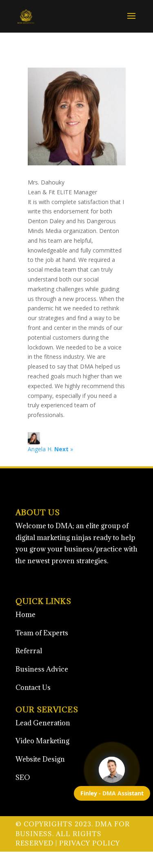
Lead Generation (43, 722)
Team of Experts (42, 632)
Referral (29, 650)
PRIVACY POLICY (89, 843)
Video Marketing (42, 740)
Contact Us (33, 687)
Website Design (40, 759)
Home (25, 614)
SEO (23, 777)
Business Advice (42, 669)
